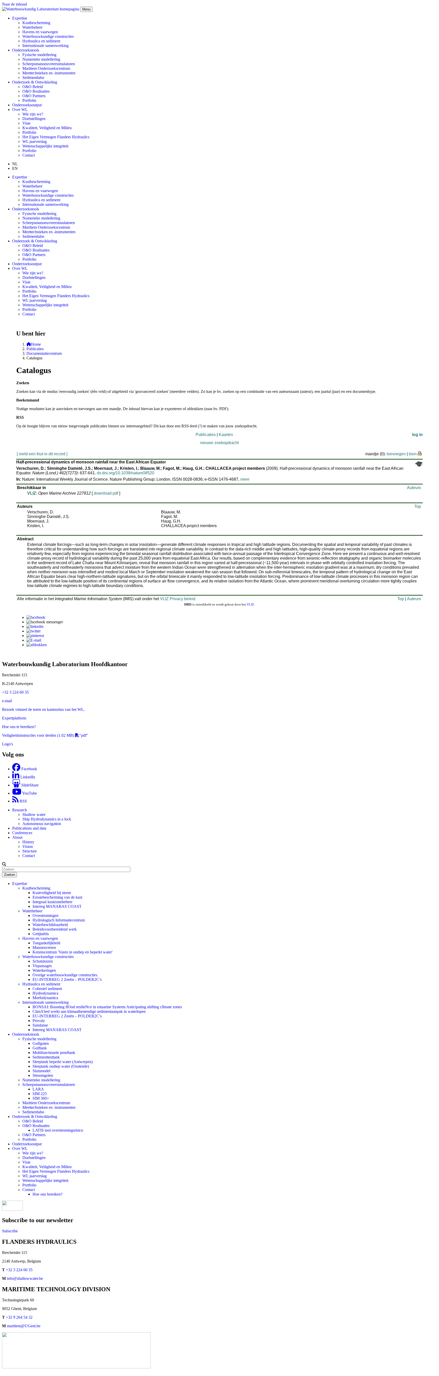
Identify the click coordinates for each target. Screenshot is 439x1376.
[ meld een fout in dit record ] (42, 454)
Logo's (7, 744)
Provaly (39, 1020)
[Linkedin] (34, 626)
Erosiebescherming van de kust (57, 897)
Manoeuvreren (44, 947)
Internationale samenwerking (45, 45)
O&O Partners (33, 96)
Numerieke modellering (41, 59)
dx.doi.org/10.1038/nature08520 (125, 473)
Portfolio (29, 100)
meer (244, 479)
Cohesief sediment (47, 988)
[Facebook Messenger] (44, 622)
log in (417, 434)
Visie (26, 123)
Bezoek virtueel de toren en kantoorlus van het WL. (43, 709)
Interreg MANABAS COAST (57, 906)
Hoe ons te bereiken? (19, 727)
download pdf (106, 493)
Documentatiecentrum (44, 353)
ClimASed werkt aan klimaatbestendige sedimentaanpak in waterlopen (89, 1011)
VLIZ (31, 493)
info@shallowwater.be (25, 1278)
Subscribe (10, 1231)
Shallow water (33, 814)
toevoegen (396, 454)
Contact (28, 155)
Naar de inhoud (14, 4)
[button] (4, 864)
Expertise (19, 883)
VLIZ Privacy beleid (177, 599)
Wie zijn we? (32, 114)
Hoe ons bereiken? (47, 1194)
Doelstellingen (33, 118)
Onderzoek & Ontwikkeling (34, 1116)
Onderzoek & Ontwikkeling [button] (34, 82)
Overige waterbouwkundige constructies (65, 975)
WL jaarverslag (34, 141)
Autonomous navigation (41, 823)
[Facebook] (35, 617)
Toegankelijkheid (46, 943)
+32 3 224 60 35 (15, 692)
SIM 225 (40, 1094)
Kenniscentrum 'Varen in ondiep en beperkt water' (73, 952)
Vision (27, 846)
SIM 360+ (41, 1098)
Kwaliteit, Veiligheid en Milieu (47, 128)
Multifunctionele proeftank (54, 1052)
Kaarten (226, 434)
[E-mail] (33, 640)
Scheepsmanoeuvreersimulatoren (48, 64)
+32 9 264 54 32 (19, 1317)
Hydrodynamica (45, 993)
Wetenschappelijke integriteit (45, 146)
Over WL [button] (20, 109)
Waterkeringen (44, 970)
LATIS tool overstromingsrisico (58, 1130)
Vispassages (42, 966)
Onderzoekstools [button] (25, 50)
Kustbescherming (36, 23)
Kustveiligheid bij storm (52, 893)
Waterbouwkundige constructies (48, 36)
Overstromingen (45, 915)
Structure (29, 851)
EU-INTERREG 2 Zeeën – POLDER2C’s (67, 979)
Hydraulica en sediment (41, 41)
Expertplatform (14, 718)
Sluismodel (41, 1071)
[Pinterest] (35, 635)
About (17, 837)
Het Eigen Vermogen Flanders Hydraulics (55, 137)
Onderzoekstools (25, 1034)
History (28, 842)
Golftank (40, 1048)
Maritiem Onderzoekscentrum (46, 68)
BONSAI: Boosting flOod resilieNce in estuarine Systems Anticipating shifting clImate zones (107, 1007)
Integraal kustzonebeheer (52, 902)
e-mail (7, 701)
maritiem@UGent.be (23, 1326)
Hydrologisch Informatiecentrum (59, 920)
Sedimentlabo (33, 77)
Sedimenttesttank (46, 1057)
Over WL (20, 1148)
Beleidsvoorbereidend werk (55, 929)
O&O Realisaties (36, 91)
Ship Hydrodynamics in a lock (46, 819)
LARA (38, 1089)
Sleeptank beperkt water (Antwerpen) (63, 1062)
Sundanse (40, 1025)
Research (19, 810)
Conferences (22, 833)
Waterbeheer (32, 27)
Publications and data (29, 828)
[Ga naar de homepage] (41, 9)
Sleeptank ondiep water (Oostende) (61, 1066)
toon (413, 454)
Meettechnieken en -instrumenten (48, 73)
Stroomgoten (43, 1075)
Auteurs (414, 487)
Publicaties (35, 349)
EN (15, 168)
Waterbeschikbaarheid (50, 924)
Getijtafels (41, 934)
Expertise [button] (19, 18)
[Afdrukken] (36, 645)
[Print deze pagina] (420, 453)
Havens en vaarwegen (40, 32)
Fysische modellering (39, 55)
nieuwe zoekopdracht (219, 443)
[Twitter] (33, 631)
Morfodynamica (45, 998)
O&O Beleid (32, 87)
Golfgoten (41, 1043)
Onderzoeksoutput (27, 105)
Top (417, 506)
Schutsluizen (43, 961)
